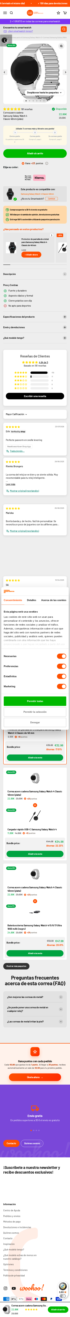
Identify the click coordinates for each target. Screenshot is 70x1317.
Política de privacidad (14, 1275)
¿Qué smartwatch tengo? (20, 31)
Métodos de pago (12, 1221)
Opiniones (8, 1264)
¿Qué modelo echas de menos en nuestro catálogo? (20, 1257)
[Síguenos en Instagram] (5, 1288)
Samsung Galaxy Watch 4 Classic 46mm (37, 194)
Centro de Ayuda (11, 1210)
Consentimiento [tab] (13, 600)
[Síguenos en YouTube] (14, 1288)
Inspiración (9, 1244)
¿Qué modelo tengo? (13, 1249)
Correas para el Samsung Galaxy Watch (25, 37)
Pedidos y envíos (11, 1216)
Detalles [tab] (31, 600)
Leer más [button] (10, 484)
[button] (12, 109)
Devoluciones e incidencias (17, 1227)
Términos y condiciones (15, 1270)
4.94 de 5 (43, 362)
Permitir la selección (35, 711)
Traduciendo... (17, 451)
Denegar (35, 722)
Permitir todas (35, 701)
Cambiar (51, 198)
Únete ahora (33, 1077)
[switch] (61, 666)
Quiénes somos (32, 1143)
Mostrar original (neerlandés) (24, 490)
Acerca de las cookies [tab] (53, 600)
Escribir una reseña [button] (35, 396)
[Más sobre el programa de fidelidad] (46, 163)
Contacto (11, 1143)
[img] (13, 426)
